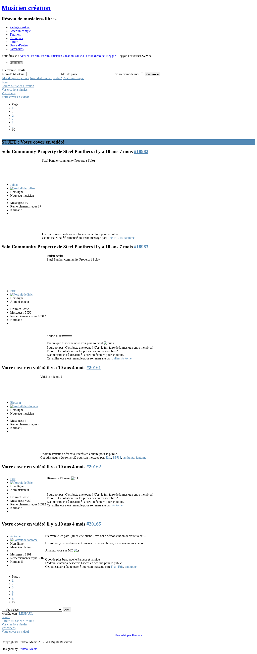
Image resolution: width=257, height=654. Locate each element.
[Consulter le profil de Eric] (21, 294)
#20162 (94, 466)
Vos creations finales (15, 89)
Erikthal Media (27, 649)
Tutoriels (15, 34)
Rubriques (16, 38)
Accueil (25, 55)
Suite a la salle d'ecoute (90, 55)
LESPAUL (26, 613)
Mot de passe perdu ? (15, 78)
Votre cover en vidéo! (15, 97)
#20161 (94, 367)
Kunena (137, 635)
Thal (113, 566)
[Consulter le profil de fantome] (24, 540)
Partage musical (20, 27)
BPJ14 (118, 237)
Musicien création (26, 7)
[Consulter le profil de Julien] (22, 188)
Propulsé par (123, 635)
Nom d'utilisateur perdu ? (46, 78)
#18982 (141, 151)
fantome (129, 237)
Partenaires (16, 49)
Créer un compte (20, 31)
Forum (14, 41)
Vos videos (8, 93)
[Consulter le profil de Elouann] (24, 406)
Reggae (111, 55)
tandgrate (128, 457)
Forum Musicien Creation (57, 55)
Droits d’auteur (19, 45)
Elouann (15, 402)
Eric (110, 237)
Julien (14, 184)
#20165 (94, 524)
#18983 (141, 246)
